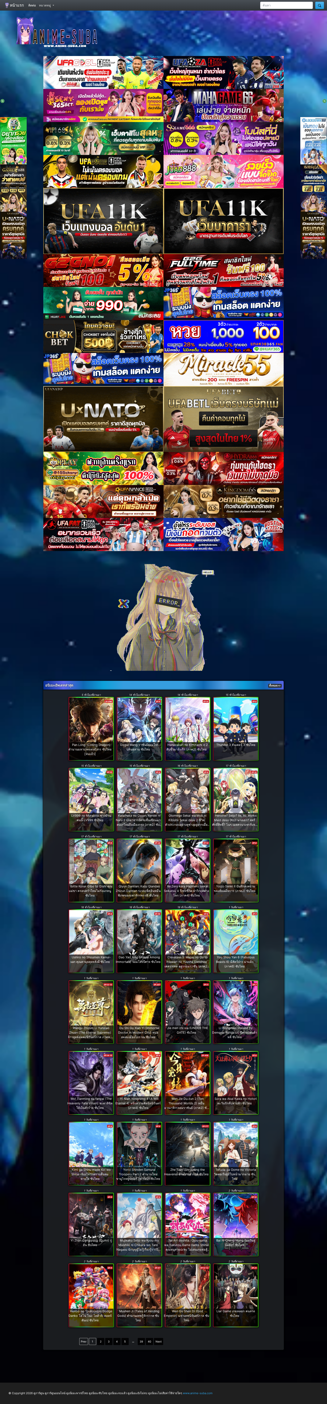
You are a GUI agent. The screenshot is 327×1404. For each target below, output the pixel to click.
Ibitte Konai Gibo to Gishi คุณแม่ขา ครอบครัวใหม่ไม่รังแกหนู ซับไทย (90, 890)
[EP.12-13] (91, 1011)
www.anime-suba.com (198, 1393)
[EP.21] (235, 1295)
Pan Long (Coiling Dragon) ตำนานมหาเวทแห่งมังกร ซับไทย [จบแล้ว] (90, 749)
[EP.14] (187, 870)
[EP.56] (139, 940)
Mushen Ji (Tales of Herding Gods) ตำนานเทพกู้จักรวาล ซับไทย (138, 1315)
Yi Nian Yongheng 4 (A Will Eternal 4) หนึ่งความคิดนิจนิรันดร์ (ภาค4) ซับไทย (138, 1103)
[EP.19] (235, 1224)
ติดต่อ (32, 5)
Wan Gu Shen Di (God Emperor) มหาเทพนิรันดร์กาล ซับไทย (186, 1315)
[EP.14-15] (91, 1082)
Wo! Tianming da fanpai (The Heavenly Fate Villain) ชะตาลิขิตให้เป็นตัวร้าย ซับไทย (90, 1103)
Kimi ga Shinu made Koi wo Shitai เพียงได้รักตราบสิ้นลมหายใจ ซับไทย (91, 1174)
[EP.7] (235, 1011)
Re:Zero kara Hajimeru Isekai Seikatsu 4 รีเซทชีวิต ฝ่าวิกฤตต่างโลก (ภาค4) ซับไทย (186, 890)
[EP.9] (139, 1224)
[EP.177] (187, 1153)
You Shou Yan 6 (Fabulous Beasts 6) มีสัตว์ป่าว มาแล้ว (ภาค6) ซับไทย (235, 961)
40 (149, 1341)
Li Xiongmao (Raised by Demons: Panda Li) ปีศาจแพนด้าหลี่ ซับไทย (234, 1032)
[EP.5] (235, 940)
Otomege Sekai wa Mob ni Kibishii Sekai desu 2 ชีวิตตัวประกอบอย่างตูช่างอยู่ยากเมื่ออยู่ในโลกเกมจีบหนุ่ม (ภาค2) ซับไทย (186, 825)
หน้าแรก (16, 5)
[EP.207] (139, 1011)
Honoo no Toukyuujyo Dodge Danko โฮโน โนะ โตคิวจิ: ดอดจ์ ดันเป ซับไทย (90, 1315)
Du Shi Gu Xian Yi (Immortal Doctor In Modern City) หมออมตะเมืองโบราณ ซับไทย (138, 1032)
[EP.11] (187, 1011)
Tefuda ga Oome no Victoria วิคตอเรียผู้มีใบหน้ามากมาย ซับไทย (235, 1174)
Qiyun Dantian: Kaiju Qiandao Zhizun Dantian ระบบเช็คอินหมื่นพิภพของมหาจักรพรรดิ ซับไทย (138, 890)
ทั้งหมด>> (275, 685)
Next (159, 1341)
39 (141, 1341)
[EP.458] (187, 1082)
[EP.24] (139, 870)
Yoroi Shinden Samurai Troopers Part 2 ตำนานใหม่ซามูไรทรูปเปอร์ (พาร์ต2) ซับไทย (138, 1174)
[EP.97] (139, 1295)
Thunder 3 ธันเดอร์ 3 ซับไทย (235, 745)
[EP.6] (91, 1224)
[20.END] (91, 728)
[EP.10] (187, 728)
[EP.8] (139, 728)
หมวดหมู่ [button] (45, 5)
